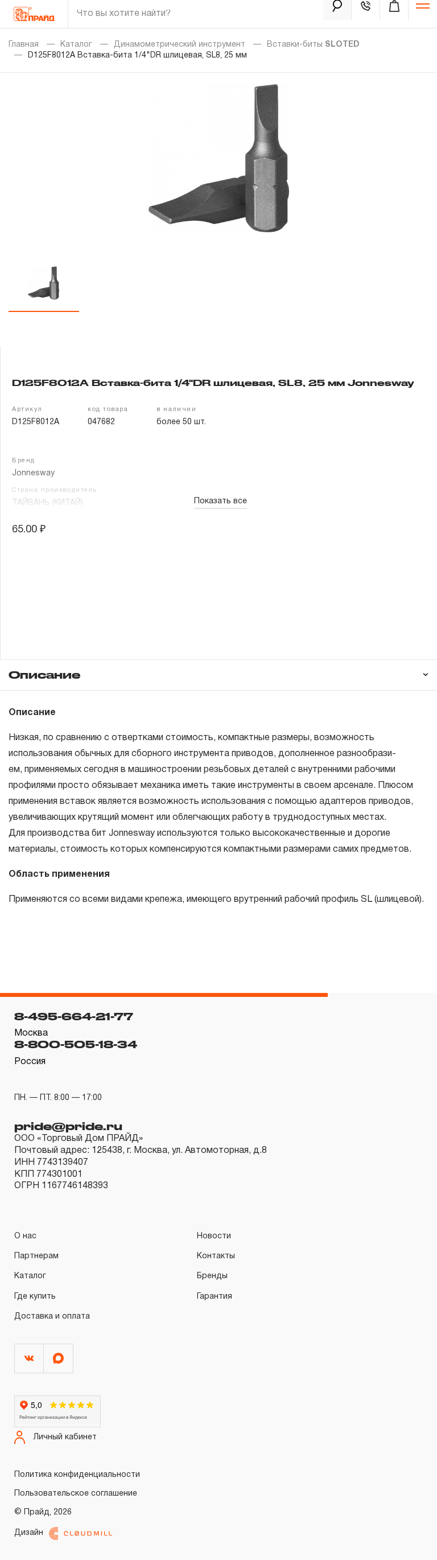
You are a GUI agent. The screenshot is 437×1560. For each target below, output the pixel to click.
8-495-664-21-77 (73, 1016)
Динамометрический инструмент (179, 44)
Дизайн (28, 1533)
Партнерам (36, 1256)
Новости (214, 1236)
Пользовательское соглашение (75, 1493)
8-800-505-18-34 (75, 1044)
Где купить (35, 1296)
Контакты (216, 1256)
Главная (24, 44)
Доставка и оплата (52, 1316)
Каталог (76, 44)
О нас (25, 1236)
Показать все (220, 501)
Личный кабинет (65, 1437)
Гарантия (214, 1296)
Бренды (212, 1276)
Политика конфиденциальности (77, 1475)
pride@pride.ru (68, 1126)
